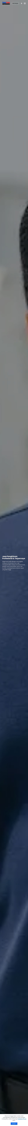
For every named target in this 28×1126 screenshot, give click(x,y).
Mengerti (14, 1123)
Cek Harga (15, 3)
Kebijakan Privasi (22, 1119)
